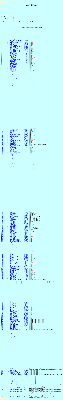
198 (2, 230)
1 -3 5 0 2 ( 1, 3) (25, 322)
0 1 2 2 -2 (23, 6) (25, 255)
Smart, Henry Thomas (13, 53)
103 (2, 134)
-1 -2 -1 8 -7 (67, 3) (25, 228)
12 (1, 43)
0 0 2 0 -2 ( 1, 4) (25, 223)
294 (2, 332)
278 (2, 315)
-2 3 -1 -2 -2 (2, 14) (25, 372)
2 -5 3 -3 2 (24, 264)
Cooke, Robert (12, 325)
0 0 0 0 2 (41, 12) (25, 259)
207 (2, 239)
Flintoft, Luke (12, 84)
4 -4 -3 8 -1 (24, 138)
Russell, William (12, 143)
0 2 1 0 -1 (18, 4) (25, 207)
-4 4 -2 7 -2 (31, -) (25, 45)
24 (1, 55)
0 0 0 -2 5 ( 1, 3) (25, 258)
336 (2, 376)
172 (2, 203)
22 (1, 53)
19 (1, 50)
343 (2, 383)
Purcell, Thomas (13, 227)
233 (2, 268)
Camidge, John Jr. (13, 119)
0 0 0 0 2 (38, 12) (25, 241)
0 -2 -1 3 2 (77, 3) (25, 145)
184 (2, 216)
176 (2, 207)
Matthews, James (13, 220)
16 (1, 47)
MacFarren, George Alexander (15, 46)
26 (1, 57)
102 (2, 133)
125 (2, 157)
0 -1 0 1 (23, 387)
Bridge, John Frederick (14, 334)
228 (2, 262)
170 (2, 201)
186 (2, 218)
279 (2, 316)
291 (2, 328)
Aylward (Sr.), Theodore (14, 63)
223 (2, 257)
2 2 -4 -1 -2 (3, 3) (25, 366)
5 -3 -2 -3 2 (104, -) (25, 323)
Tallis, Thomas (12, 170)
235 (2, 270)
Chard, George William (14, 324)
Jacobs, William (12, 200)
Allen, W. (11, 68)
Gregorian (16, 371)
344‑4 (2, 389)
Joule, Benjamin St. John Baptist (15, 38)
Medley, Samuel (12, 217)
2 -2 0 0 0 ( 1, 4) (25, 320)
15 (1, 46)
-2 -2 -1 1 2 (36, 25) (25, 327)
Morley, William (12, 62)
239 (2, 274)
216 (2, 249)
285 (2, 322)
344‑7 (2, 394)
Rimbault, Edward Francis (14, 373)
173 (2, 204)
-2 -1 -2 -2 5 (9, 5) (25, 43)
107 (2, 138)
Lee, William (12, 58)
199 (2, 231)
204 (2, 236)
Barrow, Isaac (12, 74)
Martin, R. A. (12, 258)
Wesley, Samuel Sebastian (14, 240)
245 (2, 281)
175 (2, 206)
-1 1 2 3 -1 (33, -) (25, 56)
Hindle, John (12, 243)
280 (2, 317)
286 (2, 323)
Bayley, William (12, 132)
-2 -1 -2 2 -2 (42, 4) (25, 304)
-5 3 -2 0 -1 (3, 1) (25, 44)
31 (1, 62)
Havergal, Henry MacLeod (14, 310)
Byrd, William (12, 36)
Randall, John (12, 89)
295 (2, 333)
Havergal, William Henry (14, 40)
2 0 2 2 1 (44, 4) (25, 202)
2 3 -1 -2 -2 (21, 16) (25, 225)
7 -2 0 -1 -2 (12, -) (25, 122)
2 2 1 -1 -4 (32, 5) (25, 117)
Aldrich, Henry (12, 150)
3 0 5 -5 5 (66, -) (25, 121)
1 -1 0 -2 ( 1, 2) (24, 391)
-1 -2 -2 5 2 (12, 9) (25, 57)
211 (2, 244)
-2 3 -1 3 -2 (24, 220)
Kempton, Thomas (13, 156)
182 (2, 214)
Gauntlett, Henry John (14, 332)
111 (2, 142)
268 (2, 304)
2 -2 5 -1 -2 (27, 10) (25, 201)
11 (1, 42)
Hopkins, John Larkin (13, 248)
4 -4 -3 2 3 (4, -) (25, 140)
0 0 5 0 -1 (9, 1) (25, 48)
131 (2, 163)
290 (2, 327)
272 (2, 308)
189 (2, 221)
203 (2, 235)
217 (2, 250)
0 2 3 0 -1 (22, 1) (25, 36)
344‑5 (2, 391)
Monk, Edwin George (13, 78)
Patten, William (12, 43)
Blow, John (12, 75)
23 (1, 54)
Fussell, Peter (12, 249)
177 (2, 208)
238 (2, 273)
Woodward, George (13, 171)
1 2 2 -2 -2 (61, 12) (25, 325)
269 (2, 305)
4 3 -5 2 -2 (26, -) (25, 256)
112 (2, 143)
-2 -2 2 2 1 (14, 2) (25, 374)
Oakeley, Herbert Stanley (14, 144)
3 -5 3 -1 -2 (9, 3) (25, 260)
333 (2, 372)
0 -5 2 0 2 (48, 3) (25, 254)
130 (2, 162)
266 (2, 302)
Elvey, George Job (13, 66)
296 (2, 334)
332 (2, 371)
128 (2, 160)
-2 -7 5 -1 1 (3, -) (25, 203)
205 (2, 237)
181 (2, 213)
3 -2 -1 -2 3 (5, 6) (25, 230)
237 (2, 272)
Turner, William (12, 72)
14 (1, 45)
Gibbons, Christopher (13, 130)
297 (2, 335)
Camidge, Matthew (13, 202)
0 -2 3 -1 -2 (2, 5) (25, 277)
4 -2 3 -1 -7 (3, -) (25, 324)
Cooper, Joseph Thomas (14, 48)
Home (31, 2)
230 (2, 264)
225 (2, 259)
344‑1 (2, 384)
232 (2, 266)
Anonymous (19, 281)
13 (1, 44)
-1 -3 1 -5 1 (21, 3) (25, 50)
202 (2, 234)
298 (2, 336)
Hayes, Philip (12, 80)
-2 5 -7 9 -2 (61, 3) (25, 136)
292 (2, 329)
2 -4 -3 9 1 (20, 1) (25, 134)
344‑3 (2, 387)
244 (2, 279)
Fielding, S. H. (12, 381)
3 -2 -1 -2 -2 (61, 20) (25, 209)
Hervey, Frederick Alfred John (15, 239)
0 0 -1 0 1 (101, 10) (25, 37)
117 (2, 149)
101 (2, 132)
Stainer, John (12, 44)
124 (2, 156)
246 (2, 282)
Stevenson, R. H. (13, 230)
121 (2, 153)
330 (2, 367)
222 (2, 256)
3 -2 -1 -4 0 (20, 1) (25, 125)
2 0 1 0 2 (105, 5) (25, 276)
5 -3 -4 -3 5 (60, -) (25, 305)
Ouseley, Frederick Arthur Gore (15, 85)
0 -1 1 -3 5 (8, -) (25, 226)
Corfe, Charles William (13, 374)
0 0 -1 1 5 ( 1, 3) (25, 119)
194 (2, 226)
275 (2, 312)
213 (2, 246)
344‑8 (2, 396)
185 (2, 217)
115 (2, 147)
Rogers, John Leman (13, 45)
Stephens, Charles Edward (14, 262)
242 (2, 277)
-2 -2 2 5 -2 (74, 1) (25, 227)
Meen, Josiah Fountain (14, 320)
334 (2, 373)
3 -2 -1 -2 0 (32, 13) (25, 371)
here (23, 27)
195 (2, 227)
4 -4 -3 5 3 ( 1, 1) (25, 208)
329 (2, 366)
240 (2, 275)
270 (2, 306)
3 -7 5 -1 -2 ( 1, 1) (25, 34)
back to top (2, 1)
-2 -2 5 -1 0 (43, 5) (25, 144)
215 (2, 248)
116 (2, 148)
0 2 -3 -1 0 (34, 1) (25, 240)
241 (2, 276)
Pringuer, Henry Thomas (14, 383)
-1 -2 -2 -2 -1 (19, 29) (25, 222)
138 (2, 170)
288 (2, 325)
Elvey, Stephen (12, 54)
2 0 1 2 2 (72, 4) (25, 219)
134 (2, 166)
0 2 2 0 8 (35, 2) (25, 132)
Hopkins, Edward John (14, 126)
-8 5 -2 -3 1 (24, 262)
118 (2, 150)
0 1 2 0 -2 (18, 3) (25, 272)
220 (2, 254)
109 (2, 140)
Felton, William (12, 88)
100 (2, 131)
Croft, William (12, 168)
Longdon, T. (12, 264)
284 (2, 321)
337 (2, 377)
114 (2, 145)
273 (2, 309)
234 (2, 269)
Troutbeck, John (13, 57)
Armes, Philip (12, 133)
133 (2, 165)
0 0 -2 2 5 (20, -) (25, 229)
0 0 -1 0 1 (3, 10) (25, 38)
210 (2, 243)
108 (2, 139)
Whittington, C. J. (13, 69)
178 (2, 209)
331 (2, 370)
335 (2, 374)
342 (2, 382)
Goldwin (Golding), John (14, 70)
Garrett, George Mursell (14, 225)
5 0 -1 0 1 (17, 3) (25, 321)
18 (1, 49)
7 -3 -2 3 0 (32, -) (25, 215)
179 (2, 210)
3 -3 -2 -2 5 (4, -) (25, 367)
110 (2, 141)
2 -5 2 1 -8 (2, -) (25, 47)
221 (2, 255)
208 (2, 240)
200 (2, 232)
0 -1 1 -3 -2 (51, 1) (25, 131)
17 (1, 48)
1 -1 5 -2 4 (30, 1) (25, 237)
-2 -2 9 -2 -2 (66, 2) (25, 328)
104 (2, 135)
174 (2, 205)
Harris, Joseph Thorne (14, 77)
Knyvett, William (13, 329)
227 (2, 261)
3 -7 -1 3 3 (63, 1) (25, 130)
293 (2, 331)
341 (2, 381)
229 (2, 263)
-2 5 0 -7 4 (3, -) (25, 370)
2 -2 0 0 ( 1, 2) (24, 389)
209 (2, 241)
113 (2, 144)
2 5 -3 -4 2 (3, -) (25, 236)
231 (2, 265)
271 (2, 307)
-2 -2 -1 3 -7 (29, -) (25, 273)
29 (1, 60)
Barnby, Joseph (12, 52)
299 (2, 337)
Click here (14, 20)
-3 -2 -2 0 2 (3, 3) (25, 204)
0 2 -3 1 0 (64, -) (25, 302)
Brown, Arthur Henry (13, 47)
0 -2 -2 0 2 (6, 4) (25, 217)
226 (2, 260)
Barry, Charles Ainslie (13, 337)
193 (2, 225)
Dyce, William (12, 67)
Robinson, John (13, 323)
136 (2, 168)
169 (2, 200)
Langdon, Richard (13, 333)
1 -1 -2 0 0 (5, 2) (25, 206)
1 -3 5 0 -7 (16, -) (25, 373)
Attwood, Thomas (13, 79)
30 (1, 61)
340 (2, 380)
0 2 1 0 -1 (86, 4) (25, 127)
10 (1, 40)
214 (2, 247)
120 (2, 152)
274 (2, 310)
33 (1, 64)
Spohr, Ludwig (17, 321)
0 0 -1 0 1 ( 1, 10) (25, 310)
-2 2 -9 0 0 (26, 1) (25, 200)
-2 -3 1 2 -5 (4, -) (25, 51)
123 (2, 155)
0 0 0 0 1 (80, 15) (25, 137)
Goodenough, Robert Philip (14, 256)
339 (2, 379)
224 (2, 258)
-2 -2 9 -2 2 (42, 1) (25, 124)
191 (2, 223)
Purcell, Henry (17, 161)
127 (2, 159)
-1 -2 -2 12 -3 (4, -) (25, 233)
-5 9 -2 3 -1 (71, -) (25, 232)
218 (2, 251)
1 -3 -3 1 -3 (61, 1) (25, 61)
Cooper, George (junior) (14, 120)
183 (2, 215)
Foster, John (12, 56)
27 (1, 58)
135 (2, 167)
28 (1, 59)
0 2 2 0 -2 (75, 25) (25, 271)
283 (2, 320)
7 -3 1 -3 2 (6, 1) (25, 46)
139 (2, 171)
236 (2, 271)
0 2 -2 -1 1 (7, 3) (25, 35)
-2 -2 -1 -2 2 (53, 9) (25, 326)
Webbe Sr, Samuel (13, 208)
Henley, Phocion (13, 328)
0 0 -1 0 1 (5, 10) (25, 40)
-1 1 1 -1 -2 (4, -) (25, 212)
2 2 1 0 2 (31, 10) (25, 307)
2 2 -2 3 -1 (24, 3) (25, 329)
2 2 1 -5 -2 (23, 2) (25, 58)
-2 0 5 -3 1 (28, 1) (25, 274)
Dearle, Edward (12, 331)
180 (2, 212)
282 (2, 319)
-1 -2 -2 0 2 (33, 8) (25, 129)
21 (1, 52)
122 (2, 154)
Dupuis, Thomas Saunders (14, 117)
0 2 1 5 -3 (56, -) (25, 60)
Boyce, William (12, 335)
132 (2, 164)
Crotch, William (12, 49)
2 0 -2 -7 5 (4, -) (25, 239)
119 (2, 151)
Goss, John (12, 34)
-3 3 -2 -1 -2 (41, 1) (25, 52)
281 (2, 318)
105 (2, 136)
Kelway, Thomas (13, 35)
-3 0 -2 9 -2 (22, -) (25, 120)
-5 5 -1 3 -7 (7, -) (25, 42)
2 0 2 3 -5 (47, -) (25, 218)
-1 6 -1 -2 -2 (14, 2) (25, 231)
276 (2, 313)
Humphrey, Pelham (13, 37)
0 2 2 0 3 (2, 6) (25, 133)
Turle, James (12, 81)
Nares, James (12, 61)
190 (2, 222)
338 (2, 378)
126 (2, 158)
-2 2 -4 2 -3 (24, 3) (25, 123)
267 (2, 303)
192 (2, 224)
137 (2, 169)
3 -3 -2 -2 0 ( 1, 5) (25, 268)
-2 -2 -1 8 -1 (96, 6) (25, 55)
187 (2, 219)
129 (2, 161)
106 (2, 137)
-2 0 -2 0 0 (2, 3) (25, 319)
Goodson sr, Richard (13, 162)
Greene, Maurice (13, 86)
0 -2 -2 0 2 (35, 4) (25, 54)
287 (2, 324)
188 (2, 220)
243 (2, 278)
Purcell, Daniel (12, 155)
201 (2, 233)
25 (1, 56)
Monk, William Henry (13, 268)
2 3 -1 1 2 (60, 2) (25, 142)
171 (2, 202)
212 (2, 245)
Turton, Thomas (12, 201)
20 (1, 51)
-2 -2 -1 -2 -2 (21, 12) (25, 49)
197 (2, 229)
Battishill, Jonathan (13, 55)
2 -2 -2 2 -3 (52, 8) (25, 126)
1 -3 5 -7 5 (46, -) (25, 143)
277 (2, 314)
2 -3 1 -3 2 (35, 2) (25, 265)
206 (2, 238)
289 (2, 326)
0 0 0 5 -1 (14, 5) (25, 53)
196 (2, 228)
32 (1, 63)
